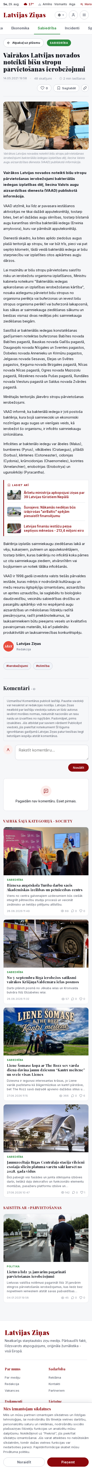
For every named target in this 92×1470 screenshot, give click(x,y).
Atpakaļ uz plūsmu (26, 43)
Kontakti (54, 1384)
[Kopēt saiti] (85, 88)
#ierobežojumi (17, 666)
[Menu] (84, 14)
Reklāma (55, 1377)
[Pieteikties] (73, 14)
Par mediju (12, 1377)
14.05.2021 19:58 (15, 78)
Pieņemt (68, 1462)
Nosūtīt (78, 767)
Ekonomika (20, 28)
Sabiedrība (47, 28)
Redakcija (12, 1384)
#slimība (43, 666)
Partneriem (57, 1390)
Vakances (12, 1390)
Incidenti (72, 28)
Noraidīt (24, 1462)
